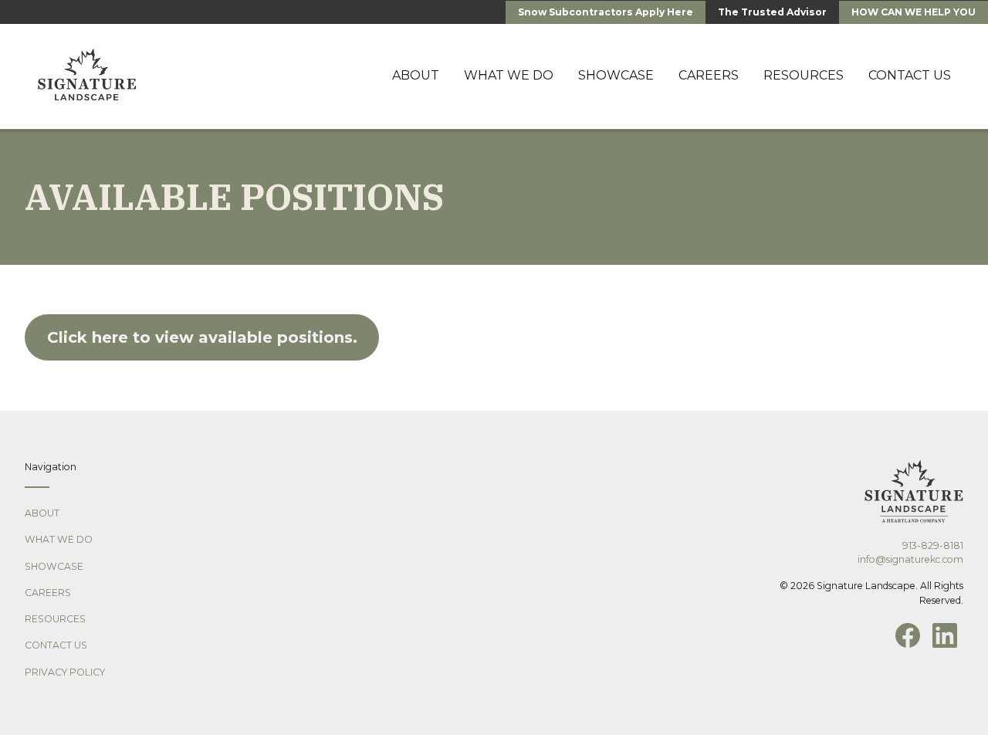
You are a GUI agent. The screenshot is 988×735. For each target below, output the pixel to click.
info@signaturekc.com (910, 559)
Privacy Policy (65, 672)
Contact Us (56, 645)
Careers (48, 592)
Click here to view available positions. (202, 337)
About (42, 513)
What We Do (59, 539)
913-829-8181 (932, 545)
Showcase (54, 566)
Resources (55, 619)
